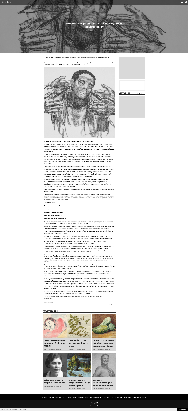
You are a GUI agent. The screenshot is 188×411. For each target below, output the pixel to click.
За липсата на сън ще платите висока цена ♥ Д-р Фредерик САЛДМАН (55, 343)
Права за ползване (60, 397)
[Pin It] (111, 305)
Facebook (107, 305)
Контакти (51, 397)
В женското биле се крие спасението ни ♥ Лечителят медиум (78, 343)
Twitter (109, 305)
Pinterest (95, 405)
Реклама (44, 397)
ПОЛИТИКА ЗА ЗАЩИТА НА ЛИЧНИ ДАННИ (88, 397)
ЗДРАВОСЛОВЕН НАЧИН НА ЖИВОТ (94, 30)
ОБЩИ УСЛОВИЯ (71, 397)
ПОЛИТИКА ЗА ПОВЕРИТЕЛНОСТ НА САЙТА (111, 397)
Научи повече (22, 409)
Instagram (113, 305)
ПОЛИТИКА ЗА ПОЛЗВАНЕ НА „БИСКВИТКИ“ (135, 397)
